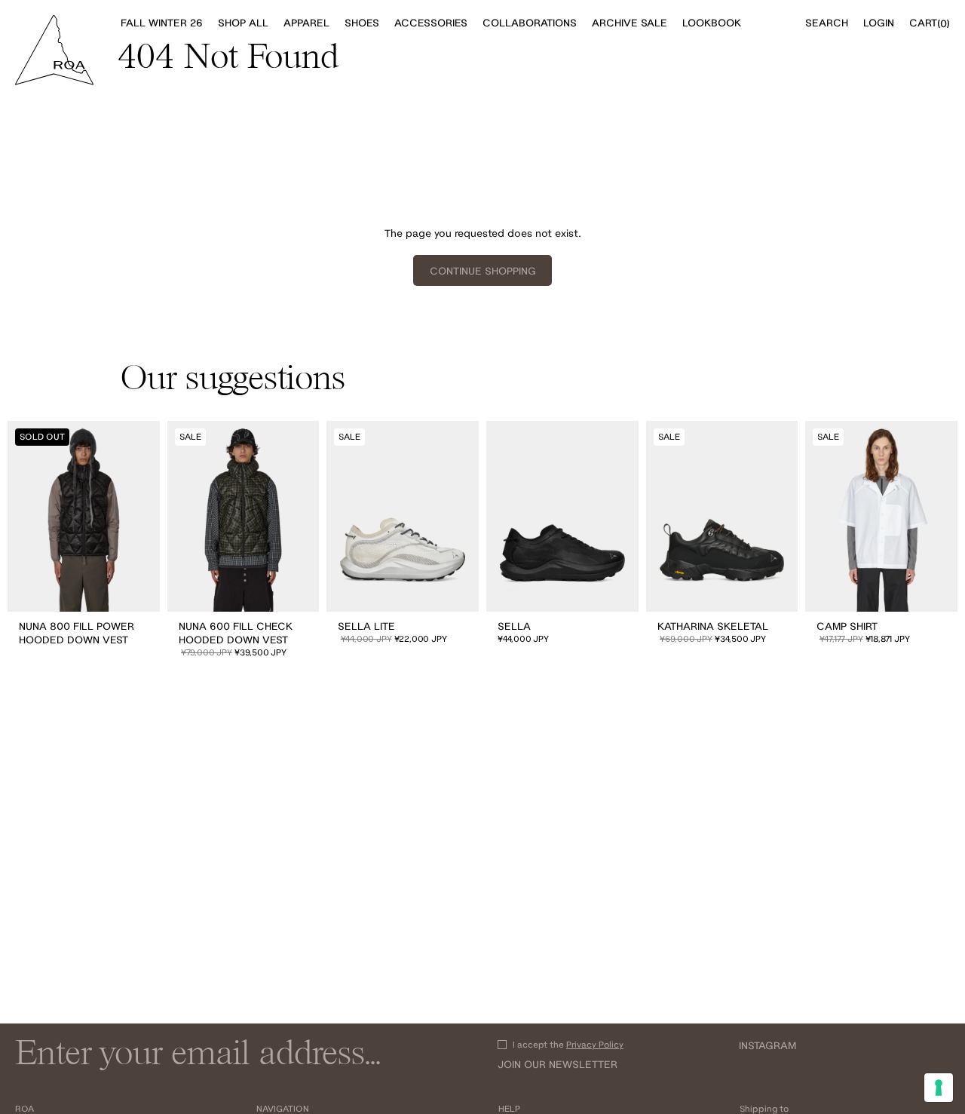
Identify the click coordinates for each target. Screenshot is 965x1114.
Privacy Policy (594, 1044)
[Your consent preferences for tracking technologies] (938, 1087)
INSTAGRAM (767, 1045)
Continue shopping (483, 271)
